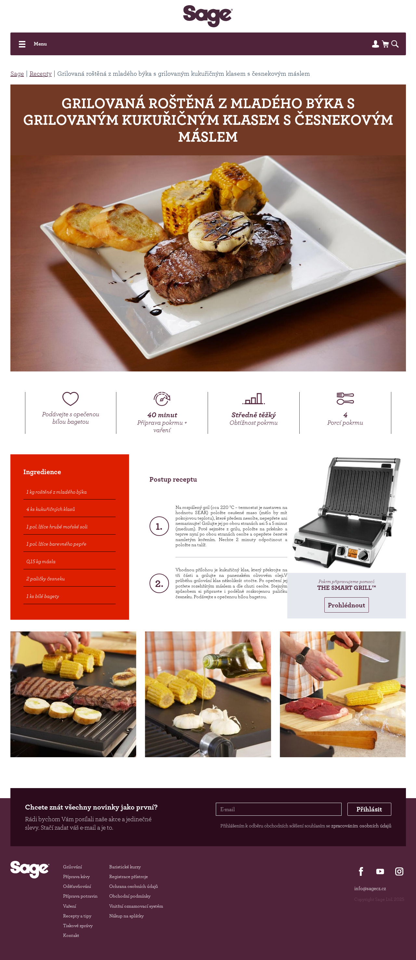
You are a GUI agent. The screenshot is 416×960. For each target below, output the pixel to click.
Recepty (41, 73)
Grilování (72, 866)
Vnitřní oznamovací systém (136, 906)
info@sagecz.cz (370, 888)
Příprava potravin (80, 896)
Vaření (69, 906)
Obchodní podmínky (129, 896)
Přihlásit (369, 809)
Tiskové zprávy (78, 925)
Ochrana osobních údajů (133, 886)
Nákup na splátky (126, 915)
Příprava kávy (76, 876)
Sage (17, 73)
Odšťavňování (77, 886)
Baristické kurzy (125, 866)
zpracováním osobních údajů (361, 826)
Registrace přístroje (128, 876)
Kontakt (71, 935)
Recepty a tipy (77, 915)
